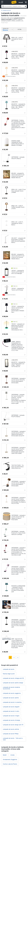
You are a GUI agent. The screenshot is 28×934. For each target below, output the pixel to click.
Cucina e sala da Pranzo (10, 764)
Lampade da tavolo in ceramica (12, 702)
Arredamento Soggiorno (10, 759)
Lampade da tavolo (6, 10)
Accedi (21, 2)
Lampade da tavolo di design (11, 720)
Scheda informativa (10, 76)
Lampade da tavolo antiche (11, 729)
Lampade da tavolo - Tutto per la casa (12, 738)
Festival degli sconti (9, 673)
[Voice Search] (25, 6)
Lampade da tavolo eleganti (11, 706)
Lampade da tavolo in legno (11, 715)
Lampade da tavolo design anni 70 (13, 724)
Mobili (4, 755)
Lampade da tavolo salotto (11, 698)
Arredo (12, 755)
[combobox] (14, 6)
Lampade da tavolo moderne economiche (11, 688)
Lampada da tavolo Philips (11, 733)
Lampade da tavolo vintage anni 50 (13, 678)
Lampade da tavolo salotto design (13, 682)
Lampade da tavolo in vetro (11, 711)
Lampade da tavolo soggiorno (12, 693)
